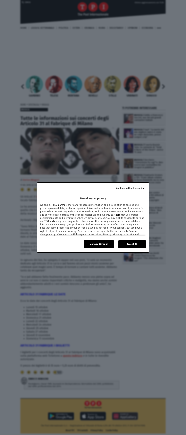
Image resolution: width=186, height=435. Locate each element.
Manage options (99, 244)
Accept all (132, 244)
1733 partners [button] (60, 205)
